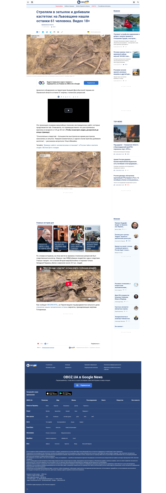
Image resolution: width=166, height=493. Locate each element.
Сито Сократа (118, 290)
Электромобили (61, 422)
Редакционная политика (48, 347)
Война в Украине (69, 6)
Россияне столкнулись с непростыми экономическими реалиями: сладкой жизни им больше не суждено (123, 285)
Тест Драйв (49, 422)
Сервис (81, 422)
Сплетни (57, 443)
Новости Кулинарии (71, 427)
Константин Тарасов (120, 241)
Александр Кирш (119, 301)
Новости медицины (51, 438)
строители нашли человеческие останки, (52, 307)
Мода (75, 443)
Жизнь (74, 400)
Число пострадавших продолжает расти (125, 182)
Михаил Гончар (119, 252)
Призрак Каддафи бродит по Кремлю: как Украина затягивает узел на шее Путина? (121, 225)
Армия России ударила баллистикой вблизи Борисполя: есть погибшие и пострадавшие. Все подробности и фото (125, 162)
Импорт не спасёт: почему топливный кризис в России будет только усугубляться (123, 248)
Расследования (92, 400)
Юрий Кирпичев (119, 311)
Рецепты (48, 427)
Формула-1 (85, 411)
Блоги (103, 400)
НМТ (92, 416)
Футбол (48, 411)
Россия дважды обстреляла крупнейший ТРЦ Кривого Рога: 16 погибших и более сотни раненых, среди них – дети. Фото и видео (126, 178)
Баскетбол (57, 411)
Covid (74, 438)
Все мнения (118, 326)
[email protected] (46, 480)
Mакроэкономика (66, 433)
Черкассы (85, 405)
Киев (47, 405)
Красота (67, 443)
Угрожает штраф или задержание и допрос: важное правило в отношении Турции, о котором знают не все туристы (127, 36)
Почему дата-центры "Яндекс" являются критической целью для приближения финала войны (123, 236)
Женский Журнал (87, 443)
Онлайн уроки (67, 416)
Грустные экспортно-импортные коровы (122, 308)
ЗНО (85, 416)
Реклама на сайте (50, 367)
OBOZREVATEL (52, 305)
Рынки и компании (51, 433)
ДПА (77, 416)
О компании (49, 364)
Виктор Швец (118, 229)
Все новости (136, 400)
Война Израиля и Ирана (83, 6)
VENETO (94, 6)
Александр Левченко (120, 321)
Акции (72, 422)
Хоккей (68, 411)
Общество (120, 400)
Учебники (55, 416)
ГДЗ (47, 416)
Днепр (76, 405)
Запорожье (66, 405)
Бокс (76, 411)
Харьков (56, 405)
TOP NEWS (118, 122)
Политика (45, 400)
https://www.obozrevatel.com (83, 451)
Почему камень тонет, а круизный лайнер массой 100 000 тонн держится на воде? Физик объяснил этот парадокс (122, 54)
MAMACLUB (65, 438)
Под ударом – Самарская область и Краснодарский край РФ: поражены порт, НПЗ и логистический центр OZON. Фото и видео (126, 147)
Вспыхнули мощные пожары (122, 151)
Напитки (58, 427)
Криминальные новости (48, 24)
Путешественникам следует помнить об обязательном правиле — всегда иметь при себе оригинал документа (126, 42)
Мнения (117, 219)
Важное (117, 11)
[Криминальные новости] (72, 348)
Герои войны (59, 6)
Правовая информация (91, 364)
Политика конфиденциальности (112, 364)
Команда (67, 364)
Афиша (48, 443)
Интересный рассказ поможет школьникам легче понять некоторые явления (122, 60)
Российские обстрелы (104, 6)
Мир (57, 400)
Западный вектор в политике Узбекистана (122, 317)
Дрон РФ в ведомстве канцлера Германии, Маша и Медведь (122, 297)
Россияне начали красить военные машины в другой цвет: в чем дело (122, 72)
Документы (68, 367)
